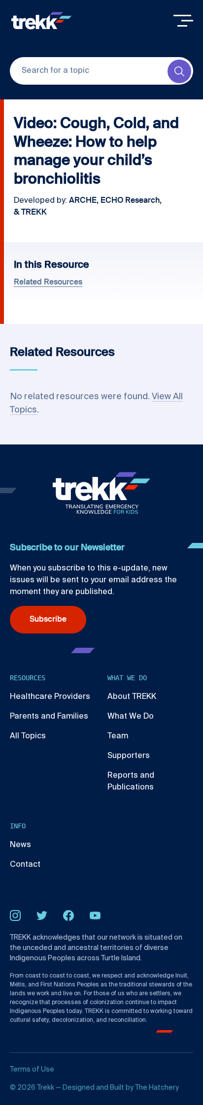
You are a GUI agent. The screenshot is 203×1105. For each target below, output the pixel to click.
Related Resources (48, 282)
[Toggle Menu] (183, 21)
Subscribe (48, 620)
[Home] (41, 21)
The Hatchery (157, 1087)
